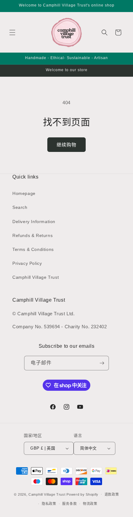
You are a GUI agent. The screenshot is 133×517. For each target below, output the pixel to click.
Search (20, 207)
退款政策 (112, 494)
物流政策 (90, 504)
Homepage (24, 193)
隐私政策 (49, 504)
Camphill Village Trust (35, 277)
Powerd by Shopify (82, 494)
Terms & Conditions (33, 249)
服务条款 (69, 504)
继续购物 (66, 144)
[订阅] (102, 363)
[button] (12, 32)
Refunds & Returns (32, 235)
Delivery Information (33, 221)
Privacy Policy (27, 263)
